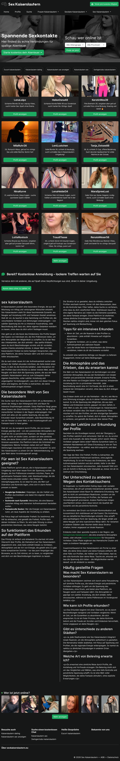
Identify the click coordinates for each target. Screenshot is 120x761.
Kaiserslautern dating (10, 733)
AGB (102, 757)
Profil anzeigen (20, 114)
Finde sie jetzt (72, 50)
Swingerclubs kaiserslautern (43, 739)
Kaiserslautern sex (39, 736)
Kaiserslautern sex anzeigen (13, 737)
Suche (29, 12)
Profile (18, 12)
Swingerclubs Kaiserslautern (75, 535)
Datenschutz (113, 757)
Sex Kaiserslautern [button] (101, 12)
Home (6, 12)
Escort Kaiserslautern (91, 538)
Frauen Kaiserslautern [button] (47, 12)
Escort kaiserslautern (70, 733)
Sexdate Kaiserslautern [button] (75, 12)
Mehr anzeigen (60, 261)
